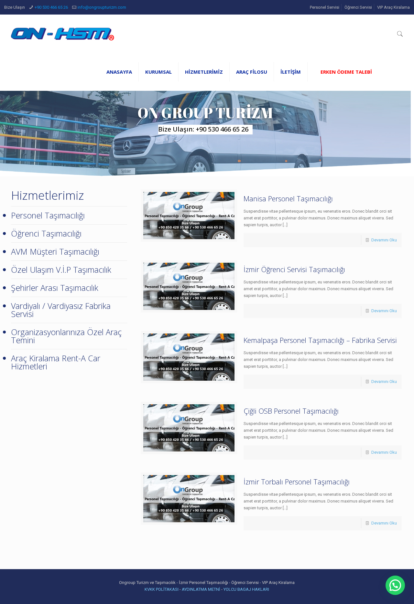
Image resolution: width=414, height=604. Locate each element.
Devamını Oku (384, 240)
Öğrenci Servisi (358, 7)
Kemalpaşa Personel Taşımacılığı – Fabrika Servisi (320, 340)
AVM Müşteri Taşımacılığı (55, 251)
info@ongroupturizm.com (102, 7)
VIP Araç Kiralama (393, 7)
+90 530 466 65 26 (51, 7)
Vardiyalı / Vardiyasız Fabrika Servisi (61, 309)
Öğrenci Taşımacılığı (46, 233)
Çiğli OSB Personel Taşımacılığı (291, 411)
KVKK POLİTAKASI (162, 589)
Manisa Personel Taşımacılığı (288, 198)
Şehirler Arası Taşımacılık (54, 287)
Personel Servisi (324, 7)
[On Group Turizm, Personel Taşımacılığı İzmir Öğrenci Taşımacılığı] (62, 34)
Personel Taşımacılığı (48, 215)
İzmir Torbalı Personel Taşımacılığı (297, 481)
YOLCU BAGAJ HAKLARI (246, 589)
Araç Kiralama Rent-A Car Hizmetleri (55, 362)
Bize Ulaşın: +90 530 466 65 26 (203, 129)
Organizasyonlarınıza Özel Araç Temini (66, 335)
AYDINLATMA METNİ (201, 589)
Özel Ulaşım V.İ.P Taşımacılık (61, 269)
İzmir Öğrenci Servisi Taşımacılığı (294, 269)
